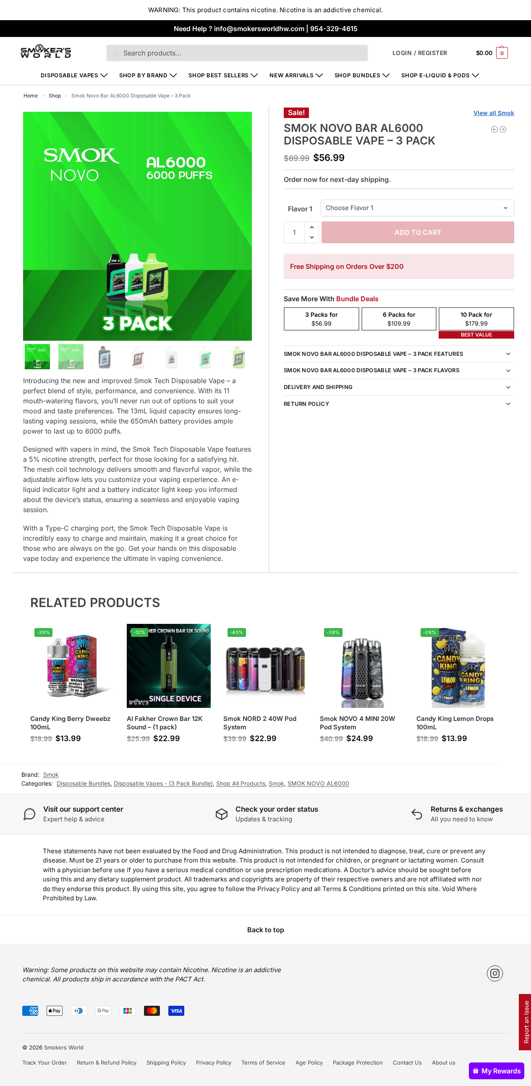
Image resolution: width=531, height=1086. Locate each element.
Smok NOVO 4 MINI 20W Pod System (357, 723)
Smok (276, 783)
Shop (55, 95)
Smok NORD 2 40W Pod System (259, 723)
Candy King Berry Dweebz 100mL (70, 723)
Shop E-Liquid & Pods (435, 75)
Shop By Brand (143, 75)
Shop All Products (240, 783)
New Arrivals (291, 75)
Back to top (265, 930)
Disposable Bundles (83, 783)
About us (443, 1062)
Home (31, 95)
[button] (492, 52)
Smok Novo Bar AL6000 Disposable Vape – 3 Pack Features (373, 353)
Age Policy (309, 1062)
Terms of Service (263, 1062)
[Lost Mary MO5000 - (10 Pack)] (494, 129)
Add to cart (418, 232)
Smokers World (64, 1047)
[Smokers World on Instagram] (495, 973)
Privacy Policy (213, 1062)
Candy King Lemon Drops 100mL (455, 723)
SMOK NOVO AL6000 (318, 783)
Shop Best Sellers (218, 75)
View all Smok (493, 112)
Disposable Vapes (69, 75)
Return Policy (306, 403)
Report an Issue (526, 1022)
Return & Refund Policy (106, 1062)
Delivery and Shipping (318, 387)
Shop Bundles (357, 75)
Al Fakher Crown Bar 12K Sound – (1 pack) (165, 723)
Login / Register (419, 52)
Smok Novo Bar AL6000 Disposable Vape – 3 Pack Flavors (371, 370)
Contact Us (407, 1062)
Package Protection (358, 1062)
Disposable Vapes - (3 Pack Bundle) (163, 783)
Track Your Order (44, 1062)
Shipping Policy (166, 1062)
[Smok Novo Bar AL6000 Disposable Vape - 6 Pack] (503, 129)
